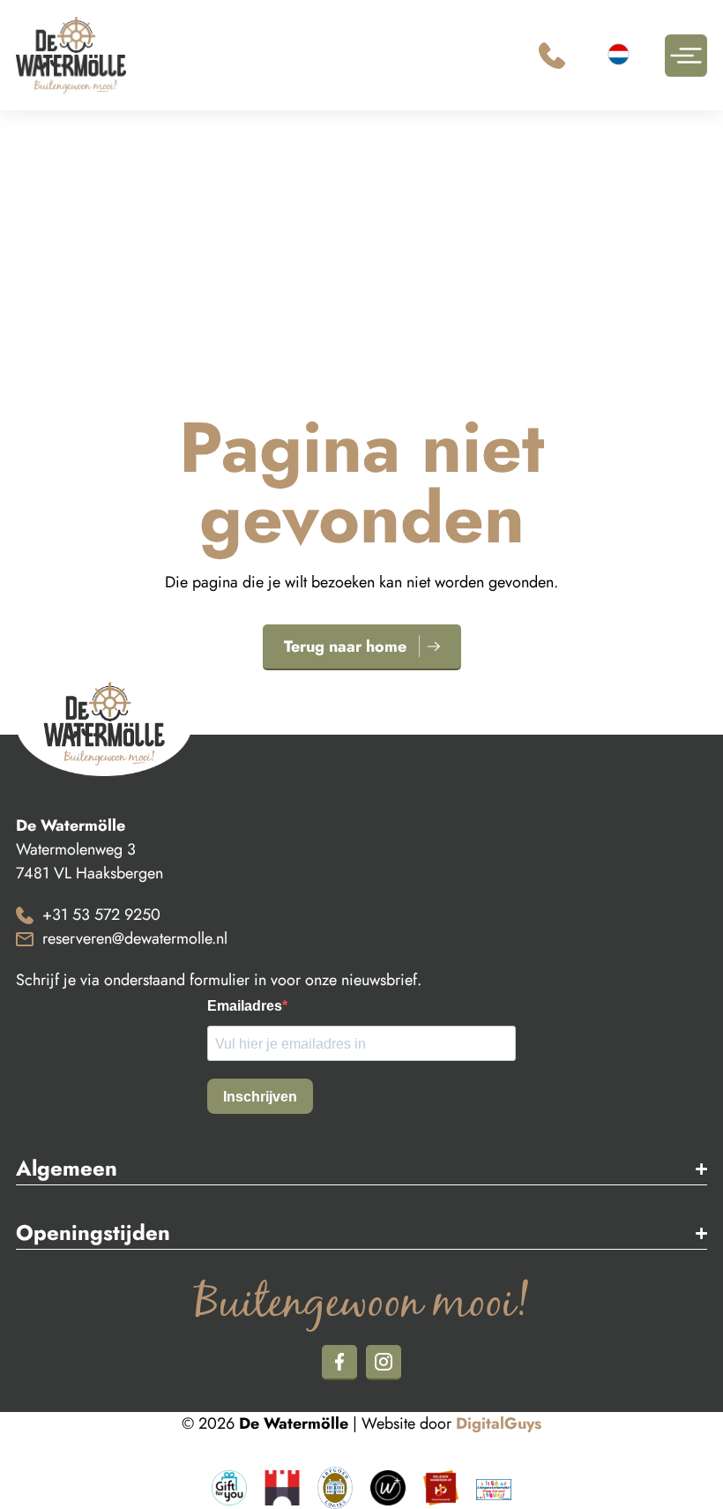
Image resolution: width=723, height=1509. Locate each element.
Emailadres (244, 1006)
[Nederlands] (620, 57)
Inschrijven (260, 1096)
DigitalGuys (498, 1423)
